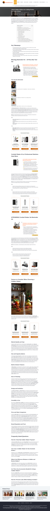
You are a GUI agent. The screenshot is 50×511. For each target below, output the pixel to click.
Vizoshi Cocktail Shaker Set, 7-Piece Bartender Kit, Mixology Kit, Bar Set (25, 145)
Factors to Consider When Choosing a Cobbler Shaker (24, 30)
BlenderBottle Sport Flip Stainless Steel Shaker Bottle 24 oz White (25, 333)
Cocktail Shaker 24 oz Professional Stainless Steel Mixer (24, 28)
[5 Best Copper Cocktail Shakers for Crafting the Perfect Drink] (7, 493)
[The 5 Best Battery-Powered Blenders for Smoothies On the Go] (19, 493)
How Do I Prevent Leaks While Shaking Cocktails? (24, 41)
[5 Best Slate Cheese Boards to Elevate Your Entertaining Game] (31, 493)
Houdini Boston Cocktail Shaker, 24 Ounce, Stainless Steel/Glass (34, 208)
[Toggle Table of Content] (32, 25)
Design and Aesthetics (21, 34)
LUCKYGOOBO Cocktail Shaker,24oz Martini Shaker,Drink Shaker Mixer (30, 160)
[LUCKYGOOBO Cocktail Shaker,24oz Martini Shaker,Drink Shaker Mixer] (16, 162)
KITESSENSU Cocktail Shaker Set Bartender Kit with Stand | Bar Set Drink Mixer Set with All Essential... (30, 224)
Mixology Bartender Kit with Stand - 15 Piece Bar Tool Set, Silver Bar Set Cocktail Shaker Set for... (30, 65)
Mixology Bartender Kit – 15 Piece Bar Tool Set (23, 27)
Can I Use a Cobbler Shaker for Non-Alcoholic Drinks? (24, 39)
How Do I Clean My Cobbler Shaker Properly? (24, 38)
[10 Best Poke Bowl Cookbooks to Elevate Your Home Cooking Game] (42, 493)
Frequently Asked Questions (21, 37)
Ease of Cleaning (20, 33)
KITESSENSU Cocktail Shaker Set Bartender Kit (23, 29)
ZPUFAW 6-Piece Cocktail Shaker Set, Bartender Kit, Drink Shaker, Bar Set (34, 145)
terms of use (29, 508)
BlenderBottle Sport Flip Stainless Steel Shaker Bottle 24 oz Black (15, 333)
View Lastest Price (35, 76)
